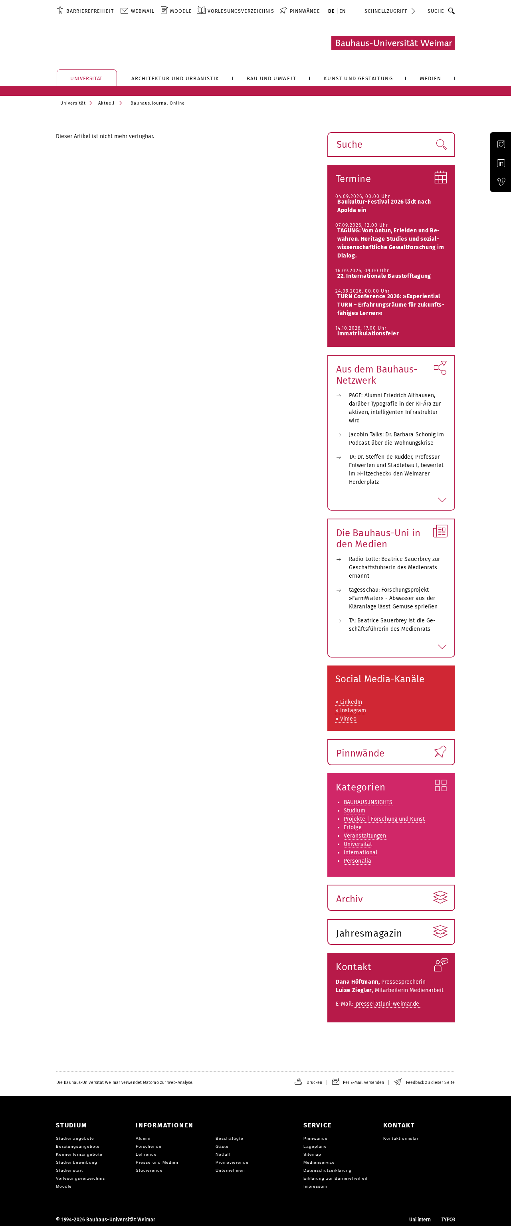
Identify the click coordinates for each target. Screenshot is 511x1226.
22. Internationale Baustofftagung (384, 276)
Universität (73, 103)
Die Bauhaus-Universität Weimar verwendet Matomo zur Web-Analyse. (124, 1082)
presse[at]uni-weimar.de (387, 1003)
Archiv (349, 899)
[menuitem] (85, 11)
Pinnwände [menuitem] (305, 11)
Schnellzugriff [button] (386, 11)
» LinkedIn (348, 702)
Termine (353, 178)
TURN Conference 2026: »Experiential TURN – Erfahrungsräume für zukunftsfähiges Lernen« (390, 305)
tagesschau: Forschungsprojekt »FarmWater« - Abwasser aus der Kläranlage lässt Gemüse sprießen (393, 598)
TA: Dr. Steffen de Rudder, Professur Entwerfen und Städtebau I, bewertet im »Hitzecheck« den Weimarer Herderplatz (396, 469)
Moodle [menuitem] (181, 11)
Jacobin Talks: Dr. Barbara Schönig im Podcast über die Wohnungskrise (396, 438)
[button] (441, 144)
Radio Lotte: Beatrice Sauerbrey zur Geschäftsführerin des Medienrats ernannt (394, 567)
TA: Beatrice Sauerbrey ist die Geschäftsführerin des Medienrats (392, 624)
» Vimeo (346, 718)
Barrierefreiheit (90, 11)
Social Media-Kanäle (379, 679)
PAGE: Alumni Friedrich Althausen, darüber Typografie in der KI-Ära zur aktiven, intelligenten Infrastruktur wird (395, 408)
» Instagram (350, 710)
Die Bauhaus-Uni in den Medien (378, 538)
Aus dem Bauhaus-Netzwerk (377, 375)
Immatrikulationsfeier (368, 333)
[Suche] (452, 11)
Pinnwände (360, 753)
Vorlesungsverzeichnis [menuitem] (241, 11)
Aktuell (106, 103)
